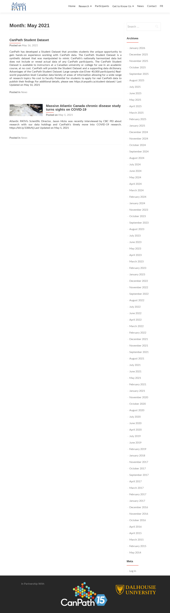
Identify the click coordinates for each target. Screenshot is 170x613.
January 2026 (137, 48)
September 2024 (139, 151)
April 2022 (135, 319)
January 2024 (137, 203)
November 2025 (138, 61)
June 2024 (135, 171)
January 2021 (137, 391)
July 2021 (135, 365)
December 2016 (138, 507)
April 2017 (135, 481)
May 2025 (135, 100)
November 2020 (138, 397)
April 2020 (135, 429)
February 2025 (137, 119)
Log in (132, 571)
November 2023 (138, 209)
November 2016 (138, 513)
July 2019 (135, 436)
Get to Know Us (121, 6)
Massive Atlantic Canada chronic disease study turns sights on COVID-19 (83, 107)
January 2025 (137, 125)
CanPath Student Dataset (29, 40)
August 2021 (136, 358)
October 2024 (137, 145)
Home (71, 6)
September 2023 (139, 222)
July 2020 (135, 416)
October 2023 (137, 216)
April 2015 (135, 533)
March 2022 (136, 326)
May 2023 (135, 248)
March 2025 (136, 112)
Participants (102, 6)
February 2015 (137, 546)
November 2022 (138, 287)
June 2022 (135, 313)
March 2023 (136, 261)
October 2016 (137, 520)
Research (84, 6)
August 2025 (136, 80)
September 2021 (139, 352)
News (140, 6)
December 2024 (138, 132)
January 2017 (137, 501)
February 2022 (137, 332)
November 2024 (138, 138)
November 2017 (138, 462)
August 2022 (136, 300)
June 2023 (135, 242)
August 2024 (136, 158)
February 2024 (137, 197)
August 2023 (136, 229)
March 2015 (136, 539)
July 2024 (135, 164)
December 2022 (138, 281)
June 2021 (135, 371)
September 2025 (139, 74)
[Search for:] (144, 27)
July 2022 (135, 307)
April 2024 (135, 184)
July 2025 (135, 87)
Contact (152, 6)
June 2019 (135, 442)
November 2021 (138, 345)
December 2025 (138, 54)
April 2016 (135, 526)
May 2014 (135, 552)
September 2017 (139, 475)
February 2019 (137, 449)
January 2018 (137, 455)
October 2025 (137, 67)
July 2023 (135, 235)
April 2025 (135, 106)
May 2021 (135, 378)
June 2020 (135, 423)
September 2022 (139, 294)
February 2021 (137, 384)
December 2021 (138, 339)
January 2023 (137, 274)
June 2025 (135, 93)
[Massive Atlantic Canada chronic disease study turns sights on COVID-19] (26, 110)
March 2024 (136, 190)
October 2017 (137, 468)
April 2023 (135, 255)
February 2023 (137, 268)
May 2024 (135, 177)
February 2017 (137, 494)
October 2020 (137, 404)
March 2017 (136, 488)
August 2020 (136, 410)
